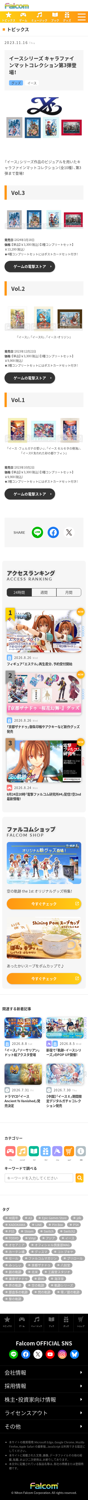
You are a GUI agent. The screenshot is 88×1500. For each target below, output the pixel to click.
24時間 (19, 592)
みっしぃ (15, 1265)
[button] (82, 17)
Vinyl (32, 1238)
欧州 (41, 1278)
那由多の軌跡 (18, 1292)
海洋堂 (59, 1278)
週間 (44, 592)
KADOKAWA (17, 1224)
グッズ (16, 82)
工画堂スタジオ (59, 1271)
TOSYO (14, 1238)
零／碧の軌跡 (70, 1292)
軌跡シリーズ (63, 1285)
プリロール (75, 1258)
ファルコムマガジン (42, 1258)
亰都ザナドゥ (41, 1265)
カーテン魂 (17, 1251)
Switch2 (69, 1231)
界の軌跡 (15, 1285)
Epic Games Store (54, 1218)
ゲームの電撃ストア (30, 266)
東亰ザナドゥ (18, 1278)
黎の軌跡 (15, 1298)
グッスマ (41, 1251)
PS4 (76, 1224)
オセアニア (17, 1245)
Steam (29, 1231)
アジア (50, 1238)
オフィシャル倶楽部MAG (52, 1245)
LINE (38, 1224)
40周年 (13, 1218)
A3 (30, 1218)
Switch (48, 1231)
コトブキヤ (65, 1251)
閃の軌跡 (44, 1292)
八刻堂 (65, 1265)
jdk (79, 1218)
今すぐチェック (44, 903)
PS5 (11, 1231)
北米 (35, 1271)
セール (13, 1258)
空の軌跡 (38, 1285)
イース (32, 82)
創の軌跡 (15, 1271)
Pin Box (57, 1224)
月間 (68, 592)
